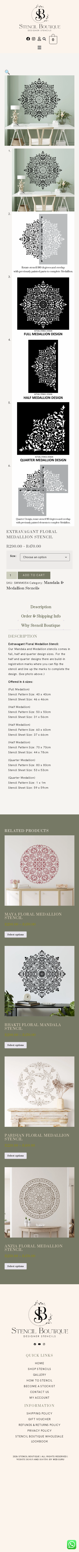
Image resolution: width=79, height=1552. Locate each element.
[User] (39, 39)
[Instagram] (34, 39)
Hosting (44, 1459)
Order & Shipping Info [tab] (41, 616)
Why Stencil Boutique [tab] (40, 625)
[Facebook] (28, 39)
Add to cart (34, 575)
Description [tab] (40, 606)
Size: (13, 556)
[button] (44, 39)
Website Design (25, 1459)
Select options (15, 934)
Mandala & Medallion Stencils (35, 585)
